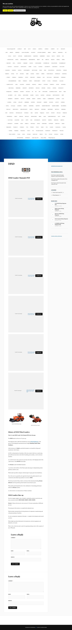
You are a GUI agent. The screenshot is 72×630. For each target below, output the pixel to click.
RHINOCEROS (34, 116)
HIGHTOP (25, 88)
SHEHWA (50, 120)
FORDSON (25, 80)
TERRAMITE (8, 127)
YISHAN (41, 134)
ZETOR (61, 134)
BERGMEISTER (32, 59)
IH (32, 91)
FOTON (43, 80)
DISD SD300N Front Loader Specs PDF (31, 314)
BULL (14, 63)
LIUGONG (51, 102)
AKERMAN (17, 52)
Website (12, 557)
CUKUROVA (7, 70)
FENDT (26, 77)
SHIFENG (62, 120)
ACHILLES (19, 48)
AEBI (25, 48)
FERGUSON (32, 77)
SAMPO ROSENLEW (52, 116)
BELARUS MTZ (10, 59)
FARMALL (14, 77)
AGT (57, 48)
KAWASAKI (48, 95)
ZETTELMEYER (20, 137)
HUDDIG (54, 88)
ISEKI (65, 91)
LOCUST (57, 102)
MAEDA (25, 105)
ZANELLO (56, 134)
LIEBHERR (27, 102)
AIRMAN (11, 52)
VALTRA (64, 127)
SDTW (27, 120)
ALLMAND (33, 52)
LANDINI (58, 98)
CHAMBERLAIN (62, 63)
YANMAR (28, 134)
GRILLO (39, 84)
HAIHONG (52, 84)
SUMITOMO (44, 123)
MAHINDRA (31, 105)
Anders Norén (44, 627)
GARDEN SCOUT (10, 84)
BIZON (38, 59)
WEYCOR (61, 130)
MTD (6, 112)
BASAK (48, 56)
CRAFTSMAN (54, 66)
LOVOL (7, 105)
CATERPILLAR (46, 63)
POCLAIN (59, 112)
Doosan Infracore (34, 441)
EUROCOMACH (50, 73)
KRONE (33, 98)
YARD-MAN (35, 134)
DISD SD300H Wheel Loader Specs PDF (31, 352)
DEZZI (40, 70)
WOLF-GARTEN (12, 134)
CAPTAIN (19, 63)
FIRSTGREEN (56, 77)
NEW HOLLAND (19, 112)
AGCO (29, 48)
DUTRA (12, 73)
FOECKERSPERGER (12, 80)
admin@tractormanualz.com (56, 166)
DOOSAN (65, 70)
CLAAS (35, 66)
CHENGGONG (23, 66)
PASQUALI (42, 112)
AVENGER (20, 56)
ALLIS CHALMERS (25, 52)
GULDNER (46, 84)
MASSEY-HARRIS (55, 105)
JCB (15, 95)
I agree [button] (5, 10)
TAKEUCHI (57, 123)
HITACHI (37, 88)
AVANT (14, 56)
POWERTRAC (9, 116)
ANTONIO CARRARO (41, 52)
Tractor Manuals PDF (11, 48)
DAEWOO (14, 70)
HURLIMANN (60, 88)
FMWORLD (63, 77)
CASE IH (31, 63)
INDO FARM (45, 91)
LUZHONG (19, 105)
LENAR (14, 102)
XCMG (18, 134)
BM (42, 59)
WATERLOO (47, 130)
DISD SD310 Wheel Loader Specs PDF (31, 276)
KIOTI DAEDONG (56, 95)
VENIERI (10, 130)
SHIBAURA (56, 120)
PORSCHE (65, 112)
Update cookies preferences (56, 236)
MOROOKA (63, 109)
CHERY (29, 66)
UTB (46, 127)
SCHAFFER (17, 120)
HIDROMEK (18, 88)
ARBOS (49, 52)
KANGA (37, 95)
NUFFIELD (26, 112)
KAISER (31, 95)
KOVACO (22, 98)
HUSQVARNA (9, 91)
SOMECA (26, 123)
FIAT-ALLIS (49, 77)
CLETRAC (40, 66)
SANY (59, 116)
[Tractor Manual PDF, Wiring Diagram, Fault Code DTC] (36, 26)
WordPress (32, 627)
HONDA (48, 88)
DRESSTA (7, 73)
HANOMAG (63, 84)
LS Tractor (13, 105)
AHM (6, 52)
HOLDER (43, 88)
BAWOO (58, 56)
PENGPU (53, 112)
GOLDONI (28, 84)
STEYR (38, 123)
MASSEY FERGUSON (46, 105)
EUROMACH (57, 73)
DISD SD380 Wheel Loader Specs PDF (31, 199)
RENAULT (27, 116)
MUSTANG (12, 112)
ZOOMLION (27, 137)
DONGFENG (58, 70)
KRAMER (28, 98)
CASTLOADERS (38, 63)
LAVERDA (9, 102)
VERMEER (16, 130)
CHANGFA (10, 66)
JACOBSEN (10, 95)
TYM (27, 127)
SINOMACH (10, 123)
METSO (31, 109)
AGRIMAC (47, 48)
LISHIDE (45, 102)
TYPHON (32, 127)
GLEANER (22, 84)
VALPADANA (57, 127)
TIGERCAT (15, 127)
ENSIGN (37, 73)
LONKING (63, 102)
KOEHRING (10, 98)
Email (28, 550)
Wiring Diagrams (51, 137)
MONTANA (57, 109)
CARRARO (25, 63)
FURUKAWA (55, 80)
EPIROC (42, 73)
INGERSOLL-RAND (53, 91)
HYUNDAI (28, 91)
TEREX (63, 123)
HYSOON (22, 91)
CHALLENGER (54, 63)
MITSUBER (43, 109)
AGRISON (53, 48)
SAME (44, 116)
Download (38, 198)
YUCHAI (50, 134)
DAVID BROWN (27, 70)
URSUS (42, 127)
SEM (31, 120)
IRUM (60, 91)
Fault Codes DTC (35, 137)
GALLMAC (61, 80)
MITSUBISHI (50, 109)
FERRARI (38, 77)
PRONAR (21, 116)
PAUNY (47, 112)
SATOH (63, 116)
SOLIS (21, 123)
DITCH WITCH (51, 70)
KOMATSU (17, 98)
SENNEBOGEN (37, 120)
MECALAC (8, 109)
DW (17, 73)
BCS (63, 56)
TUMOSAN (22, 127)
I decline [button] (10, 10)
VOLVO (28, 130)
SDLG (22, 120)
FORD (19, 80)
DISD (45, 70)
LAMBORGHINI (51, 98)
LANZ (63, 98)
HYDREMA (16, 91)
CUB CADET (62, 66)
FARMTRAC (20, 77)
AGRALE (34, 48)
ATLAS (9, 56)
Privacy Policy (43, 137)
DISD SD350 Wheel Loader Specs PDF (31, 237)
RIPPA (40, 116)
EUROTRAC (64, 73)
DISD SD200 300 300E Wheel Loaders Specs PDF (30, 391)
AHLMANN (63, 48)
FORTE (30, 80)
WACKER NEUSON (39, 130)
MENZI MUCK (15, 109)
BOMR (63, 59)
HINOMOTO (31, 88)
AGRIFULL (40, 48)
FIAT (44, 77)
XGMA (23, 134)
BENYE (17, 59)
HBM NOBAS (11, 88)
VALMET (51, 127)
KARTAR (42, 95)
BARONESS (35, 56)
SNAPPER (16, 123)
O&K (32, 112)
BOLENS (52, 59)
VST (33, 130)
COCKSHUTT (47, 66)
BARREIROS (42, 56)
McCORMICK (63, 105)
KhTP (63, 95)
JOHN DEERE (25, 95)
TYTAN (37, 127)
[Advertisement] (36, 38)
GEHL (16, 84)
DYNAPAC (22, 73)
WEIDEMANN (54, 130)
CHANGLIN (16, 66)
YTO (46, 134)
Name (12, 550)
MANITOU (38, 105)
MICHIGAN (37, 109)
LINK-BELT (39, 102)
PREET (15, 116)
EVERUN (8, 77)
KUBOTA (39, 98)
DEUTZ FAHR (34, 70)
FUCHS (49, 80)
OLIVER (36, 112)
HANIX (57, 84)
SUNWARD (51, 123)
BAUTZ (53, 56)
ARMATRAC (60, 52)
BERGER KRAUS (23, 59)
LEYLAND (20, 102)
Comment (13, 537)
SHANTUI (44, 120)
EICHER (32, 73)
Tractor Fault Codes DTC (57, 192)
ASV (66, 52)
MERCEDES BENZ (23, 109)
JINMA (19, 95)
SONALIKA (33, 123)
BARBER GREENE (27, 56)
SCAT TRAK (10, 120)
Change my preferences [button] (19, 10)
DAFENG (19, 70)
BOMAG (58, 59)
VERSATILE (22, 130)
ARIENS (54, 52)
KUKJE (44, 98)
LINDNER (33, 102)
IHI (35, 91)
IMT (39, 91)
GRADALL (34, 84)
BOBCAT (47, 59)
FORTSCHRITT (37, 80)
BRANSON (9, 63)
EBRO (27, 73)
